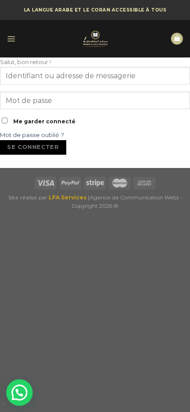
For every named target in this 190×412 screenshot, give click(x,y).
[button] (19, 392)
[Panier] (177, 39)
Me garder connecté (44, 121)
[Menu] (11, 38)
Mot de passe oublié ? (32, 134)
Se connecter (33, 147)
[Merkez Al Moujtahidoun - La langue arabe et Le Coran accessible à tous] (95, 38)
